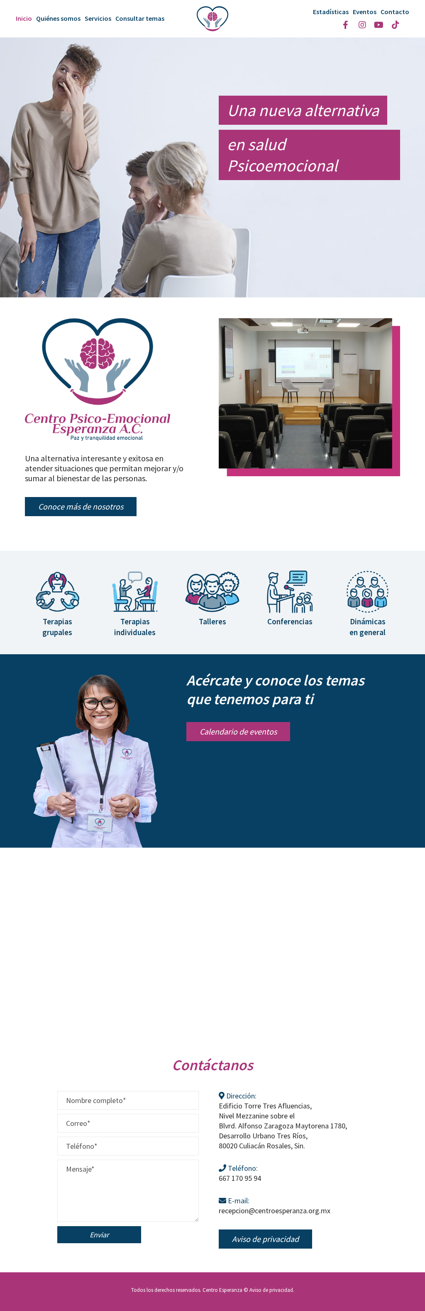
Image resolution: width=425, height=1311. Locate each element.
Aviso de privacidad (271, 1290)
